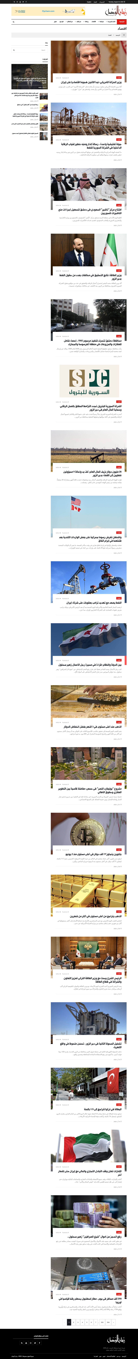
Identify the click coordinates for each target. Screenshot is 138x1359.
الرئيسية (121, 22)
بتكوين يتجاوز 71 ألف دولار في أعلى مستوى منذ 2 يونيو (94, 854)
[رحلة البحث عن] (44, 111)
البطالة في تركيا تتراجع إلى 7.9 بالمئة (103, 1110)
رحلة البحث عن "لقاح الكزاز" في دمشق (27, 105)
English (89, 2)
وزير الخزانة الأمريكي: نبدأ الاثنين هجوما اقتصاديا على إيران (91, 82)
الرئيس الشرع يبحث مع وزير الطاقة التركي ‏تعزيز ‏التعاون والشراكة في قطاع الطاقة (93, 980)
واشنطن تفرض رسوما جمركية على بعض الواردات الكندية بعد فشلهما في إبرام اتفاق (90, 539)
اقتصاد (95, 2)
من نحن (118, 1356)
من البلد (79, 22)
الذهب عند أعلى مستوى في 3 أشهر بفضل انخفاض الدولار (93, 727)
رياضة (87, 22)
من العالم (70, 22)
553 (102, 1322)
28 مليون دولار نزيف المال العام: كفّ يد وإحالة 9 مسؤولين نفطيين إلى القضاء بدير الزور (92, 474)
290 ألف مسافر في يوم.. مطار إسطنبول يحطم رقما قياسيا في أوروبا (90, 1301)
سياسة (102, 22)
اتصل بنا (96, 1356)
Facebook (65, 78)
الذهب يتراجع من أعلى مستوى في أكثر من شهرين (96, 917)
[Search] (13, 50)
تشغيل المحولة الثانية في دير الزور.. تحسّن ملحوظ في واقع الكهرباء (91, 1046)
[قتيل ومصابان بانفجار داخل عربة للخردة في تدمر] (44, 130)
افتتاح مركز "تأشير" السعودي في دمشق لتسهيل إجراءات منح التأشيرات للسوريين (90, 211)
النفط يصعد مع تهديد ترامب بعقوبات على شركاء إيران (94, 603)
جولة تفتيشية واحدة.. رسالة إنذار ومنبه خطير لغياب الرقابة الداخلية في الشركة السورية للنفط (91, 146)
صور (55, 22)
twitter (57, 78)
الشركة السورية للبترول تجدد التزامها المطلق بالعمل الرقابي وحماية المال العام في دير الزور (91, 408)
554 (108, 1322)
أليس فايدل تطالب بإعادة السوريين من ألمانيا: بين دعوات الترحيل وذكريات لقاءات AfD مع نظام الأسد (24, 95)
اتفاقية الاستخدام (111, 1356)
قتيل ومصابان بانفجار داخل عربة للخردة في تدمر (25, 124)
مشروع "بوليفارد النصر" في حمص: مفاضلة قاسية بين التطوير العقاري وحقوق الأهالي (90, 791)
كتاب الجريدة (111, 22)
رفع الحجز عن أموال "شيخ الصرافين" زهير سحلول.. (94, 1237)
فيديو (61, 22)
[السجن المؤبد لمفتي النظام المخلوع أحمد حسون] (44, 140)
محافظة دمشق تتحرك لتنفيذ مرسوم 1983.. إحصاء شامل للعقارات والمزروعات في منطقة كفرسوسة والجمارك (93, 343)
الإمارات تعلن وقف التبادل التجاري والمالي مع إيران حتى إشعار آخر (90, 1173)
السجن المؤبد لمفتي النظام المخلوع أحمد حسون (25, 134)
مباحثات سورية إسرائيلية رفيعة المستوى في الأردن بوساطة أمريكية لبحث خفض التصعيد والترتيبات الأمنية (30, 81)
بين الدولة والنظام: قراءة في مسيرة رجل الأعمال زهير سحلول (90, 665)
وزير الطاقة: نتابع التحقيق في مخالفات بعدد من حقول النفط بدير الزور (90, 277)
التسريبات (101, 2)
